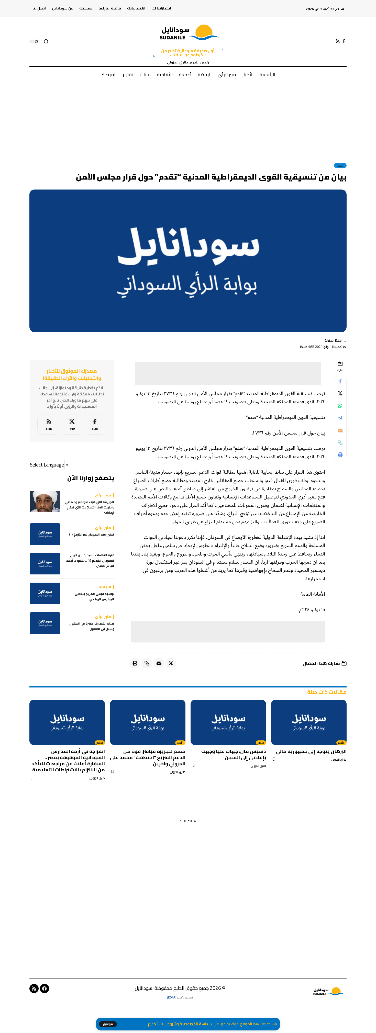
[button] (108, 1024)
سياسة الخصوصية (196, 1024)
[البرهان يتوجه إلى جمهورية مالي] (309, 722)
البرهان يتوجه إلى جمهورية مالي (311, 751)
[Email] (340, 430)
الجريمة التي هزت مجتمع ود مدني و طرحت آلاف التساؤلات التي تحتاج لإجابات (89, 507)
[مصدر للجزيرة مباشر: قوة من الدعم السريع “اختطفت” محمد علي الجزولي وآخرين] (147, 722)
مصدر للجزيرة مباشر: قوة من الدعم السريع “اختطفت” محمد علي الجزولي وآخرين (147, 757)
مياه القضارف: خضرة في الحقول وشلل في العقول (91, 626)
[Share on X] (340, 393)
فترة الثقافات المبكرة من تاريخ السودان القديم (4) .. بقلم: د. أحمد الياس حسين (90, 561)
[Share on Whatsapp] (340, 406)
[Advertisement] (188, 120)
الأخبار (340, 165)
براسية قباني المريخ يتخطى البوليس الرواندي (94, 597)
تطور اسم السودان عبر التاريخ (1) (91, 534)
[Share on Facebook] (340, 381)
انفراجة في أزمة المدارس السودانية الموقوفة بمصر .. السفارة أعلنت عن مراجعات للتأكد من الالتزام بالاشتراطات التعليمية (68, 760)
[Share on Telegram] (340, 418)
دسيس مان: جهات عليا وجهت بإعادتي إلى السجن (233, 754)
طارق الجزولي (339, 759)
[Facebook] (344, 41)
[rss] (48, 425)
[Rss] (337, 41)
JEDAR (171, 997)
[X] (72, 425)
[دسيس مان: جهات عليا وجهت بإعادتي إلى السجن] (228, 722)
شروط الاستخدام (162, 1024)
